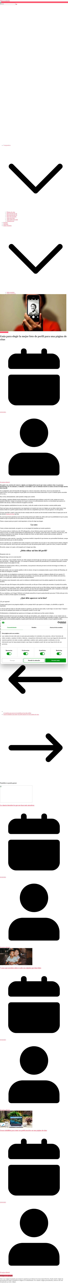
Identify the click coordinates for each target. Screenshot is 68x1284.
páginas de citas (10, 514)
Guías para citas (4, 332)
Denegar (12, 660)
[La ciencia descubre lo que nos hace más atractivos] (16, 802)
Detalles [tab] (34, 627)
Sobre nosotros (10, 292)
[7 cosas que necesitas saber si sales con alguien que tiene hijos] (16, 964)
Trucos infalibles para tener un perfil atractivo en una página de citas (23, 1130)
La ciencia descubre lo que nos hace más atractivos (17, 805)
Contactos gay (10, 221)
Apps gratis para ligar (12, 219)
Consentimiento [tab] (11, 627)
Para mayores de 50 (12, 215)
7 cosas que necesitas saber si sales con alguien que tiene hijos (20, 968)
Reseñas (5, 222)
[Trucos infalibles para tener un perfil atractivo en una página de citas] (16, 1127)
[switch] (25, 653)
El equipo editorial (5, 482)
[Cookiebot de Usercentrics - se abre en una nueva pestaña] (59, 622)
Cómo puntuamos (11, 294)
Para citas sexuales (11, 216)
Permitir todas (55, 660)
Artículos (5, 224)
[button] (35, 210)
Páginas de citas (11, 212)
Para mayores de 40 (12, 213)
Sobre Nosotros (7, 225)
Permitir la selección (34, 660)
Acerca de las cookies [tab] (56, 627)
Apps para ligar (11, 218)
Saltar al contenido (5, 0)
